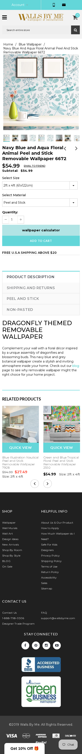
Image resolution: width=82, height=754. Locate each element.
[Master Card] (26, 736)
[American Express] (41, 736)
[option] (41, 92)
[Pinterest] (36, 645)
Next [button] (45, 141)
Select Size (10, 178)
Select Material (14, 195)
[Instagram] (46, 645)
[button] (24, 748)
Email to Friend (34, 165)
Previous (65, 149)
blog (75, 366)
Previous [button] (36, 141)
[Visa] (11, 736)
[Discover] (71, 736)
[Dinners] (56, 736)
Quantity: (10, 212)
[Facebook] (25, 645)
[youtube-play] (57, 645)
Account (18, 5)
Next (76, 149)
